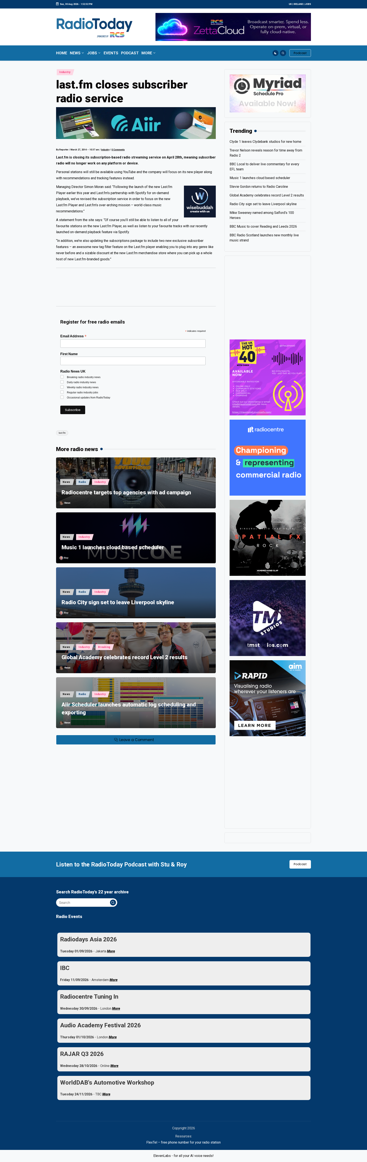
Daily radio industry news (81, 382)
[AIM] (268, 698)
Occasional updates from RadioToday (88, 397)
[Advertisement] (135, 289)
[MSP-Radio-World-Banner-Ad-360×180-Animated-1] (268, 93)
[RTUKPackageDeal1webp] (136, 123)
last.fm (62, 433)
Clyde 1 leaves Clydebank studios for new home (265, 142)
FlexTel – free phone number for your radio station (183, 1142)
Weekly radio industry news (83, 387)
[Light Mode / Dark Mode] (275, 53)
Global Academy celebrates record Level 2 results (125, 657)
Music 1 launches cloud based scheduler (113, 547)
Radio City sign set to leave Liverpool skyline (118, 602)
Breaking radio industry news (83, 377)
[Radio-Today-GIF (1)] (268, 457)
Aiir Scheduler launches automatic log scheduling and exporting (129, 708)
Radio (82, 482)
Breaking (104, 647)
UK (290, 4)
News (66, 482)
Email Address (73, 336)
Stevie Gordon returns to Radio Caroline (259, 187)
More (111, 951)
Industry (65, 72)
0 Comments (118, 149)
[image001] (268, 377)
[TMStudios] (268, 618)
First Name (69, 354)
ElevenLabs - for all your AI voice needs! (183, 1156)
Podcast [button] (300, 864)
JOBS (308, 4)
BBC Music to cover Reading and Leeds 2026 (263, 226)
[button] (300, 53)
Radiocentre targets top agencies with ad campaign (126, 492)
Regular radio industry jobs (82, 392)
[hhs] (268, 537)
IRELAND (298, 4)
